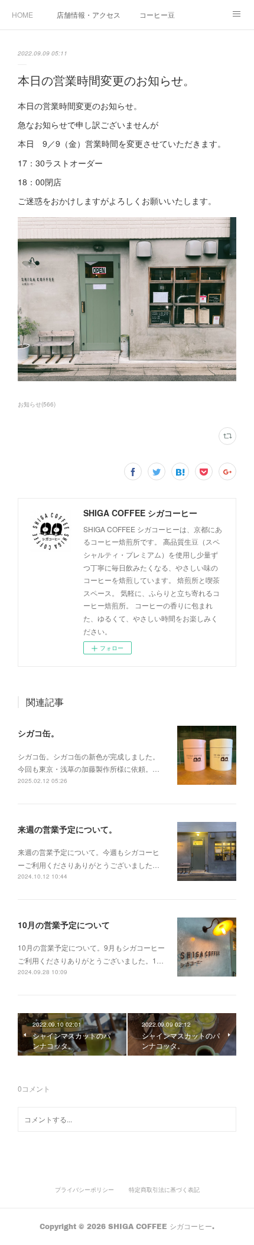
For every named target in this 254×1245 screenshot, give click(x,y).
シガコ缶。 (38, 733)
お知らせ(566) (37, 404)
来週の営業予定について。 (67, 829)
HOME (22, 14)
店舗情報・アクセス (89, 14)
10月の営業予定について (64, 925)
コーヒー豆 (157, 14)
